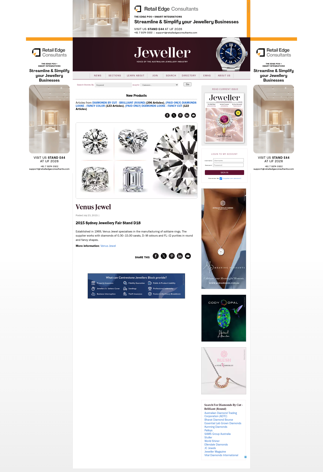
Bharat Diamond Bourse (218, 419)
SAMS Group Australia (217, 434)
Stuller (208, 437)
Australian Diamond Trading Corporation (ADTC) (220, 415)
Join (155, 75)
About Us (224, 75)
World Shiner (212, 441)
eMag (207, 75)
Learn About (135, 75)
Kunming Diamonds (215, 426)
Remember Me (213, 178)
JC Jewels (210, 448)
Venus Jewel (108, 246)
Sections (115, 75)
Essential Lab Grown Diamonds (222, 423)
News (97, 75)
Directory (189, 75)
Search (171, 75)
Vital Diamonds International (221, 455)
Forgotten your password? (232, 178)
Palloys (208, 430)
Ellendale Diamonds (216, 444)
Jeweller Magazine (215, 451)
